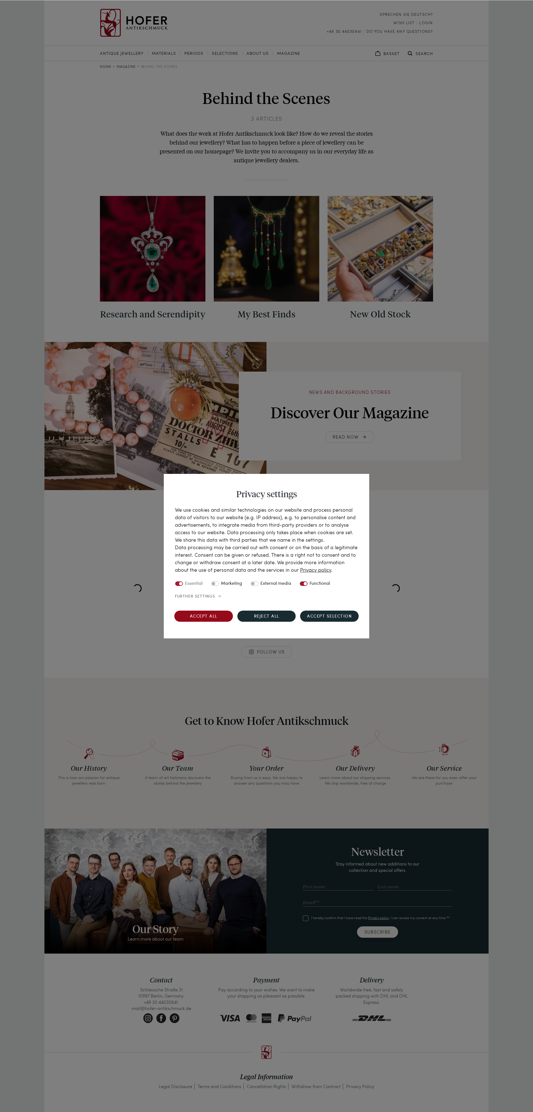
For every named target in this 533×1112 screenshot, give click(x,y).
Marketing (231, 583)
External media (275, 583)
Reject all (266, 617)
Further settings (195, 596)
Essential (194, 583)
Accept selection (329, 617)
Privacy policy (315, 569)
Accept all (203, 617)
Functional (320, 583)
